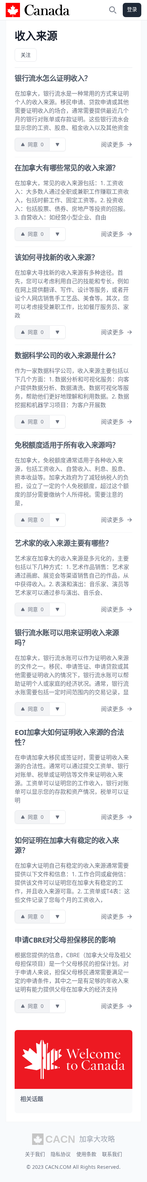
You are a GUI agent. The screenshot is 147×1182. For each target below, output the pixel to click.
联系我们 (112, 1154)
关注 (26, 54)
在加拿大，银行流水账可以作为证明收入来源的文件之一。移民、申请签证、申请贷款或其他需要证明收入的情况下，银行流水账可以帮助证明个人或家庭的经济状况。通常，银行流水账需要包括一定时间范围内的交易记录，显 (72, 675)
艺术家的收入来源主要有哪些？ (63, 543)
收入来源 (36, 35)
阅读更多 (112, 144)
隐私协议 (61, 1154)
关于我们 (35, 1154)
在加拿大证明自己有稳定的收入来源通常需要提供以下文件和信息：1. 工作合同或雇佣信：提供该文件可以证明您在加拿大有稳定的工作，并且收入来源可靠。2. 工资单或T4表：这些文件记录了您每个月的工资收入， (72, 883)
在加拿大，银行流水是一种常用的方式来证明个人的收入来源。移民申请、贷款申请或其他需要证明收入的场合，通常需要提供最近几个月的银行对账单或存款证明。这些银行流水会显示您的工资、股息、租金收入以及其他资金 (72, 111)
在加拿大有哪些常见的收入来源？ (67, 168)
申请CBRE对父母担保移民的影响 (65, 940)
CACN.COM (58, 1166)
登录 (132, 9)
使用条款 (86, 1154)
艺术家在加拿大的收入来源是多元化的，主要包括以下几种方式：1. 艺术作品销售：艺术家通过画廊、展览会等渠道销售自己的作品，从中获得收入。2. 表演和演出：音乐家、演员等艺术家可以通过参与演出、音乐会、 (72, 575)
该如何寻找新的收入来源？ (56, 257)
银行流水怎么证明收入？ (53, 78)
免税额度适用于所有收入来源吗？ (67, 445)
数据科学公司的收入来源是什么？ (67, 355)
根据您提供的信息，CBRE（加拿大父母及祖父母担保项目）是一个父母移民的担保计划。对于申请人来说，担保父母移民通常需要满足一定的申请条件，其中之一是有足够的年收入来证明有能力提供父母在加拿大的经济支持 (73, 972)
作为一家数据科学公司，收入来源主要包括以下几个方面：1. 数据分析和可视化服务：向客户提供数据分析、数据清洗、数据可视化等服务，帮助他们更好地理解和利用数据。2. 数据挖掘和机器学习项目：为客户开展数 (72, 388)
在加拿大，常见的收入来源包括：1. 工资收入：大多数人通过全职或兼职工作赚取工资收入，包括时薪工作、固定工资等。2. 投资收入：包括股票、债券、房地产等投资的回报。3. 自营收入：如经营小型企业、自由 (72, 200)
